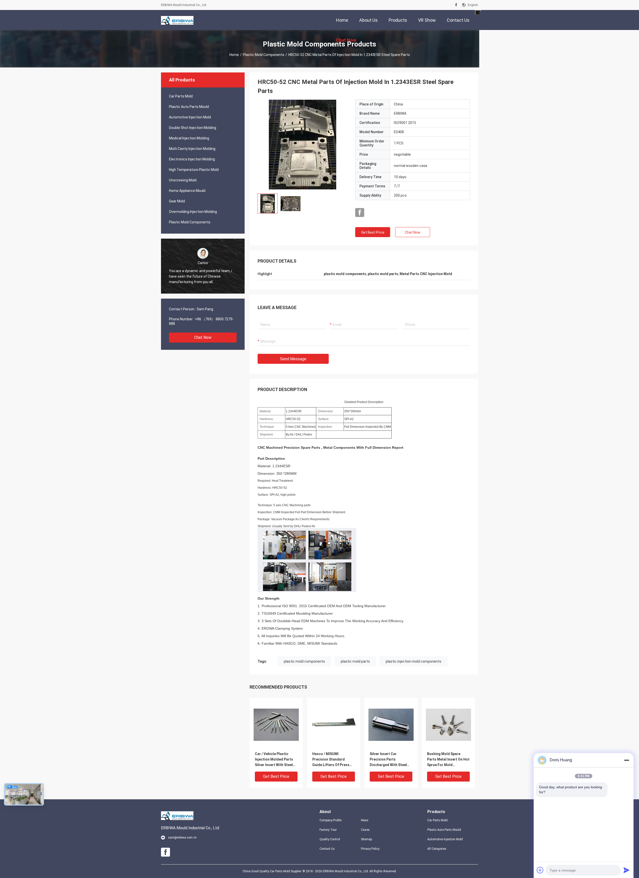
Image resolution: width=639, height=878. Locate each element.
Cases (365, 830)
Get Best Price (372, 232)
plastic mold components (304, 661)
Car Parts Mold (181, 96)
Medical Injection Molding (189, 138)
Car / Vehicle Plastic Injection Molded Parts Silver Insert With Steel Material (274, 760)
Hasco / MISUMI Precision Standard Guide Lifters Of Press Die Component (330, 760)
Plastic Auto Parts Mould (189, 107)
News (364, 820)
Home (234, 55)
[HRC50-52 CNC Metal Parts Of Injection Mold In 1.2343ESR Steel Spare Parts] (302, 144)
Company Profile (330, 820)
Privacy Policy (370, 849)
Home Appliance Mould (187, 191)
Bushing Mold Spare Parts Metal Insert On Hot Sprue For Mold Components (448, 760)
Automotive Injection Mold (190, 117)
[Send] (627, 870)
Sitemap (366, 839)
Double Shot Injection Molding (192, 128)
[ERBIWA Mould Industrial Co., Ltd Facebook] (456, 5)
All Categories (436, 849)
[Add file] (540, 870)
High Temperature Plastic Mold (194, 170)
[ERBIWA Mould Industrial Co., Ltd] (177, 20)
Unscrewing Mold (182, 180)
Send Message (293, 359)
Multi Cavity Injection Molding (192, 149)
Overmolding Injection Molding (193, 212)
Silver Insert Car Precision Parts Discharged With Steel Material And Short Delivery (388, 760)
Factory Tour (328, 830)
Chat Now (202, 337)
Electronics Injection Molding (192, 159)
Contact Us (327, 849)
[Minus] (627, 760)
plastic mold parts (355, 661)
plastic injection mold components (413, 661)
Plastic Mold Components (263, 55)
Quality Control (330, 839)
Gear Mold (177, 201)
